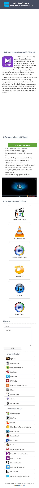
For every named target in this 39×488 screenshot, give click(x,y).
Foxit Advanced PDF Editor (19, 454)
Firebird (12, 422)
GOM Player (19, 276)
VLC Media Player (19, 238)
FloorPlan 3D (14, 431)
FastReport (13, 372)
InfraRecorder (14, 403)
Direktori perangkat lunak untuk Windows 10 (20, 476)
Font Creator (14, 440)
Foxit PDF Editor (15, 458)
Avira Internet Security (17, 449)
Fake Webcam (15, 363)
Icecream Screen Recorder (18, 385)
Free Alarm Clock (15, 463)
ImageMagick (14, 394)
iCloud (12, 390)
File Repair (13, 376)
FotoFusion (13, 445)
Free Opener (14, 472)
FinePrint (13, 418)
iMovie (12, 399)
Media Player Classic (19, 219)
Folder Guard (14, 436)
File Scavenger (15, 413)
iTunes (19, 295)
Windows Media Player (19, 257)
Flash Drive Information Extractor (20, 427)
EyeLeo (12, 359)
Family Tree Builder (16, 367)
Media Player (19, 314)
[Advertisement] (19, 29)
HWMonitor (13, 381)
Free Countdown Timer (17, 467)
